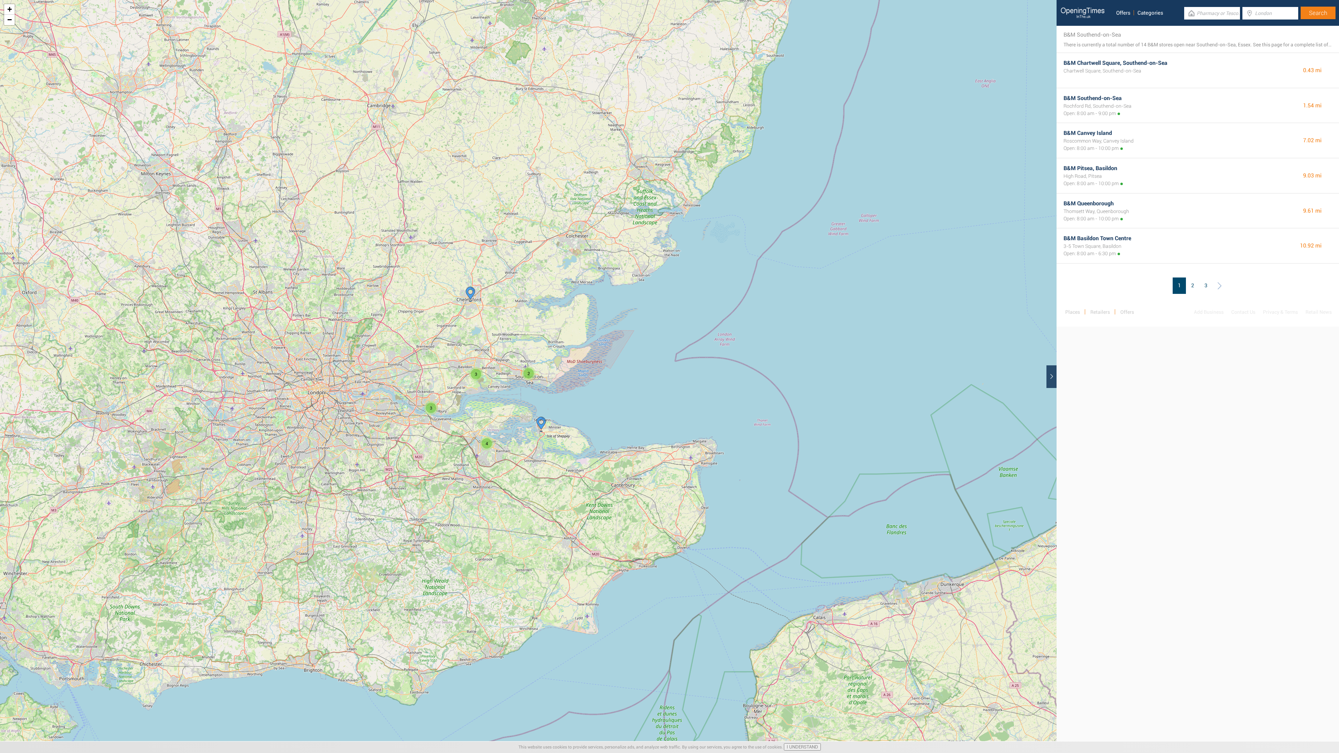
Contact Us (1243, 312)
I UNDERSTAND (802, 747)
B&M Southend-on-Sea (1093, 98)
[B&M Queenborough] (541, 424)
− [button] (9, 19)
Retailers (1100, 312)
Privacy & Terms (1280, 312)
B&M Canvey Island (1088, 133)
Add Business (1209, 312)
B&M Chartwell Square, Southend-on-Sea (1115, 63)
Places (1072, 312)
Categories (1150, 13)
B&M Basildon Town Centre (1097, 238)
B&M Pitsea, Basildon (1090, 168)
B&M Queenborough (1089, 203)
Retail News (1319, 312)
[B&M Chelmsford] (470, 294)
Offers (1123, 13)
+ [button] (9, 9)
